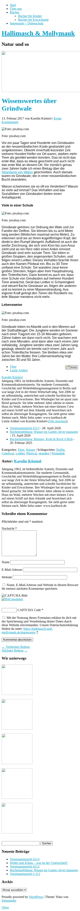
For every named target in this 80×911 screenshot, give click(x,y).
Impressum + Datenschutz (26, 23)
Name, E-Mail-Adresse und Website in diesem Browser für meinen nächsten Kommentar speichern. (40, 586)
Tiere (21, 449)
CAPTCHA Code (29, 610)
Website (7, 577)
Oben (5, 907)
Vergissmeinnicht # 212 (25, 874)
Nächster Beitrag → (14, 650)
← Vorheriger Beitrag (16, 647)
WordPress (36, 897)
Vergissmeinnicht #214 (24, 859)
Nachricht (9, 528)
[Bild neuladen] (12, 599)
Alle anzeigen (57, 421)
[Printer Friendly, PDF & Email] (71, 367)
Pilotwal (31, 453)
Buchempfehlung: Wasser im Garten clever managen (44, 432)
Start (13, 5)
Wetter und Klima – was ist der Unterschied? (39, 863)
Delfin (60, 449)
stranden (44, 453)
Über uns (16, 8)
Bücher (14, 12)
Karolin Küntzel (12, 377)
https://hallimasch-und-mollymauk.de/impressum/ (27, 630)
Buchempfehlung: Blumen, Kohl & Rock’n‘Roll (41, 439)
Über (13, 366)
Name (5, 562)
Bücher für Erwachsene (33, 19)
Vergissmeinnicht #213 (24, 428)
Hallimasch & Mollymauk (38, 33)
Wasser (30, 449)
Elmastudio (9, 900)
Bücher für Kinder (30, 16)
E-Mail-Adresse (12, 569)
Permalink (58, 453)
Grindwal (8, 453)
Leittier (20, 453)
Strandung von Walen (17, 172)
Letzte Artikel (18, 370)
